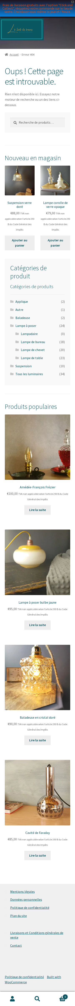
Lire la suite (37, 510)
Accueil (14, 54)
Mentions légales (22, 891)
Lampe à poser (25, 326)
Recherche (37, 999)
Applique (21, 301)
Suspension (23, 366)
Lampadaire (29, 334)
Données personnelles (26, 899)
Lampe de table (32, 358)
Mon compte (12, 999)
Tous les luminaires (29, 374)
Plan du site (18, 916)
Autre (19, 310)
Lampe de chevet (33, 350)
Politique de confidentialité (29, 908)
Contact (16, 945)
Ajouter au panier (19, 243)
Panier (58, 995)
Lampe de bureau (33, 342)
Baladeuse (22, 318)
